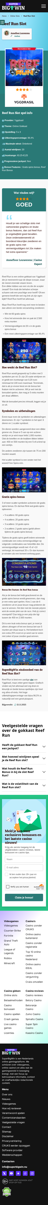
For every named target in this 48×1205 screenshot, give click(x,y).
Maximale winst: (14, 144)
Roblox (8, 958)
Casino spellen (12, 1014)
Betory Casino (34, 1000)
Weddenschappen (12, 1154)
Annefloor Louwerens (20, 33)
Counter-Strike (12, 930)
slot (31, 679)
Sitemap (6, 1131)
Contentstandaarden (14, 1117)
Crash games (11, 1019)
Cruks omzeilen (34, 981)
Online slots (10, 995)
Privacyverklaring (11, 1141)
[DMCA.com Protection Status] (6, 1190)
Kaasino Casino (34, 1033)
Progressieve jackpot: (15, 161)
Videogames (11, 925)
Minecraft (9, 963)
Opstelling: (10, 132)
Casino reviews (34, 995)
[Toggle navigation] (43, 7)
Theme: (8, 126)
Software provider (12, 1150)
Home (4, 16)
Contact (6, 1127)
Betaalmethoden (13, 1000)
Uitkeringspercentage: (16, 138)
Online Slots (15, 16)
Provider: (9, 120)
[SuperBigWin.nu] (13, 6)
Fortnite (8, 935)
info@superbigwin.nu (14, 1166)
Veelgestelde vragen (13, 1122)
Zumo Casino (33, 1014)
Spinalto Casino (34, 1019)
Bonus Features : (13, 167)
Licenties (9, 1033)
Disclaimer (8, 1136)
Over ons (7, 1094)
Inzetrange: (11, 155)
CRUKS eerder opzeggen (16, 1145)
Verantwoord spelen (13, 1113)
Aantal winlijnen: (13, 149)
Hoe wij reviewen (11, 1108)
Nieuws (6, 1099)
